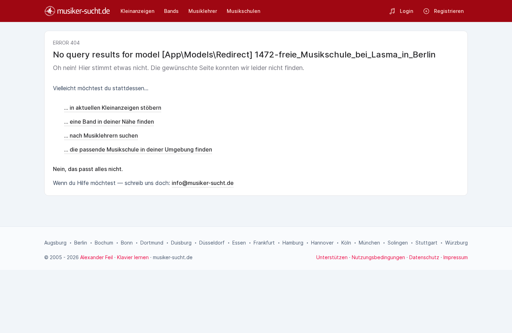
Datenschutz (424, 257)
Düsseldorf (212, 243)
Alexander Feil (96, 257)
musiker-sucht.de (173, 257)
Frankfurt (264, 243)
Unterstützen (332, 257)
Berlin (80, 243)
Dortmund (151, 243)
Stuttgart (426, 243)
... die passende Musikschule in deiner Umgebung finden (138, 149)
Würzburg (456, 243)
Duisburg (181, 243)
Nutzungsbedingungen (378, 257)
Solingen (398, 243)
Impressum (455, 257)
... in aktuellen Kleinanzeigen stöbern (112, 107)
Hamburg (292, 243)
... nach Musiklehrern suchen (101, 135)
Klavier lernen (133, 257)
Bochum (104, 243)
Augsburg (55, 243)
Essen (239, 243)
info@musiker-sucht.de (203, 182)
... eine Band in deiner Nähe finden (109, 121)
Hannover (322, 243)
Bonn (127, 243)
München (369, 243)
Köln (346, 243)
